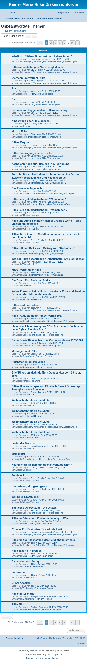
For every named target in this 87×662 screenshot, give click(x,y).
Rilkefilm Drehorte (23, 593)
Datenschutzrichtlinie (32, 566)
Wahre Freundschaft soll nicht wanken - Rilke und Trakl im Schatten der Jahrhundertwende (48, 293)
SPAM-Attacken (21, 582)
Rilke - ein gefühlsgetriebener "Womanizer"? (39, 199)
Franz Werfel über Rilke (26, 269)
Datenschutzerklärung (25, 561)
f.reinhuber (36, 261)
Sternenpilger (37, 80)
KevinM (34, 510)
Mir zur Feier (20, 131)
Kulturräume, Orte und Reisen (37, 356)
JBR (33, 403)
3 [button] (55, 43)
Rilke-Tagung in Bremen (27, 550)
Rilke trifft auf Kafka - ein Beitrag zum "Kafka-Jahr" (43, 248)
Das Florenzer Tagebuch (27, 188)
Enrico (34, 378)
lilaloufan (35, 272)
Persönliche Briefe (31, 381)
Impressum (19, 572)
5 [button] (64, 43)
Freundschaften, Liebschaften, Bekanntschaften (46, 204)
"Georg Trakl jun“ (30, 215)
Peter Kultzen (37, 343)
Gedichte (26, 285)
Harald (34, 456)
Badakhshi (36, 156)
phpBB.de (57, 654)
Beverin (34, 318)
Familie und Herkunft (32, 299)
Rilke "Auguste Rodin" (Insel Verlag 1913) (37, 315)
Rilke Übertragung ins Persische (32, 153)
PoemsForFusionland (41, 532)
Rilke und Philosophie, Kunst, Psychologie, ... (44, 183)
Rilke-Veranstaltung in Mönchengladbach (37, 67)
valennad (35, 166)
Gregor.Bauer (37, 392)
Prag (14, 88)
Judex (34, 364)
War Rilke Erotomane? (26, 496)
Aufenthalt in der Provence (28, 361)
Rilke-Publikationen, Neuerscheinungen (41, 137)
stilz (33, 585)
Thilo (33, 542)
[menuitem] (11, 12)
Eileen (34, 354)
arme (33, 191)
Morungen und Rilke (24, 351)
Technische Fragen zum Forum (37, 588)
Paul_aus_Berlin (39, 59)
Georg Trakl (37, 180)
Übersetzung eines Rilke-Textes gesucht (42, 104)
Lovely (34, 113)
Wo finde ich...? (29, 264)
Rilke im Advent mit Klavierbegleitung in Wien (40, 518)
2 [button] (51, 43)
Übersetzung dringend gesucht (31, 486)
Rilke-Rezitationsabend (26, 305)
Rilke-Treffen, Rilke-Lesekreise (37, 94)
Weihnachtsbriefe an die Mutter (31, 400)
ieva (33, 332)
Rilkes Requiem (21, 142)
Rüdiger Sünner (38, 596)
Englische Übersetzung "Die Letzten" (35, 507)
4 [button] (59, 43)
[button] (40, 43)
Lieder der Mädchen (24, 443)
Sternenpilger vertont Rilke (28, 77)
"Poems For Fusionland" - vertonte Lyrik (37, 529)
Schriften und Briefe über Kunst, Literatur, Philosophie (48, 193)
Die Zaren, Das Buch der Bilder (31, 280)
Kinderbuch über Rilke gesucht (31, 120)
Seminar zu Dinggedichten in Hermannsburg (40, 110)
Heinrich (35, 521)
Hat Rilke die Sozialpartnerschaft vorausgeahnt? (42, 464)
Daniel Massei (38, 446)
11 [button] (72, 43)
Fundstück (18, 475)
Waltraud (35, 91)
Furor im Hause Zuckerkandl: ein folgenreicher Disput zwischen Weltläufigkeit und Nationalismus (45, 176)
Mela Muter (18, 453)
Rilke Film (18, 604)
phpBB (33, 651)
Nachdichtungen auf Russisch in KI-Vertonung (40, 163)
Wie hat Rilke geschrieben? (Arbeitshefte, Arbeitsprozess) (48, 258)
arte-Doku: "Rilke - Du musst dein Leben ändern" (42, 56)
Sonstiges (27, 126)
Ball (14, 99)
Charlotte (35, 134)
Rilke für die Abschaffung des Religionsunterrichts (43, 539)
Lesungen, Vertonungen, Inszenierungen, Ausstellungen (49, 61)
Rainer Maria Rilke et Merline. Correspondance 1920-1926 (47, 340)
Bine (33, 102)
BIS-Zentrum (37, 70)
